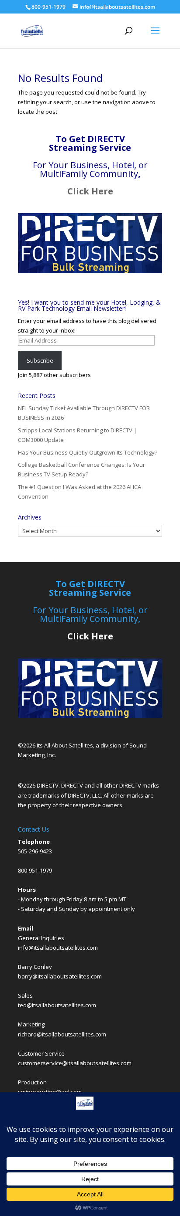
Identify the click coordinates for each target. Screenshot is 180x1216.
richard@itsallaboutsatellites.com (62, 1034)
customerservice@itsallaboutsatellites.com (75, 1063)
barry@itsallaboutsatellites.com (60, 976)
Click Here (90, 191)
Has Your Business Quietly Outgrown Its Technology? (87, 452)
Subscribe (40, 360)
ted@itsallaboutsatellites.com (57, 1005)
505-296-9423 (35, 851)
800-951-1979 (35, 870)
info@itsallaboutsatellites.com (58, 947)
